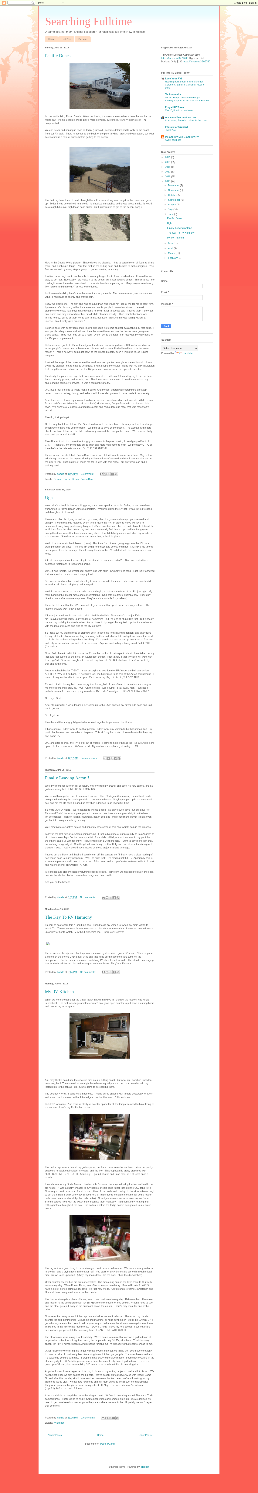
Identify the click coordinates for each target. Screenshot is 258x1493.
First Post (66, 39)
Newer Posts (55, 1435)
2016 (168, 176)
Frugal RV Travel (175, 107)
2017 (168, 171)
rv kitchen (59, 1422)
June (171, 214)
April (171, 248)
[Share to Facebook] (112, 474)
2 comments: (88, 1417)
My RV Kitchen (59, 991)
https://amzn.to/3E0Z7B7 (196, 61)
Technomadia (173, 94)
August (172, 204)
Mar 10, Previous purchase (179, 110)
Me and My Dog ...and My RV (182, 136)
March (172, 253)
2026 (168, 157)
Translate (187, 353)
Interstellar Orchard (176, 127)
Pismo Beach (87, 479)
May (171, 243)
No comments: (89, 758)
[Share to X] (109, 474)
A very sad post (173, 140)
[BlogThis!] (105, 474)
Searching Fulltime (88, 21)
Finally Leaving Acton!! (67, 777)
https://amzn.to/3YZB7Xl (174, 58)
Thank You (170, 130)
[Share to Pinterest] (116, 474)
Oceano (58, 479)
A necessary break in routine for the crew (186, 120)
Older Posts (145, 1435)
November (174, 190)
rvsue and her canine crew (180, 117)
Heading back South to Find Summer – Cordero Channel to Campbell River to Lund (185, 84)
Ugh (49, 497)
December (174, 185)
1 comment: (88, 473)
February (173, 257)
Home (51, 39)
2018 (168, 166)
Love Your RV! (173, 78)
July (170, 209)
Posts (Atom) (107, 1443)
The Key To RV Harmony (68, 917)
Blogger (145, 1466)
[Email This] (102, 474)
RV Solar (82, 39)
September (174, 199)
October (173, 195)
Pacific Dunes (57, 55)
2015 (168, 181)
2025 (168, 162)
